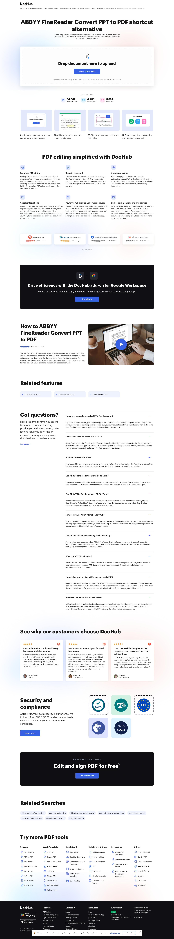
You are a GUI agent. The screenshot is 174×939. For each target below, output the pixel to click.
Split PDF (50, 871)
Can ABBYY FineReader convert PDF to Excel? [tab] (87, 476)
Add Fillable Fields (54, 862)
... (115, 933)
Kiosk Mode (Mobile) (74, 874)
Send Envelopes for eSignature (77, 863)
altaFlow (91, 926)
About (68, 912)
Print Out (141, 885)
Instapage (92, 929)
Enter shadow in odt (101, 394)
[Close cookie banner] (140, 932)
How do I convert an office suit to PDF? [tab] (84, 437)
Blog (90, 912)
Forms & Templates (50, 915)
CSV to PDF (28, 876)
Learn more (30, 733)
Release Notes (71, 929)
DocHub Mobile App (96, 915)
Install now (87, 299)
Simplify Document (122, 859)
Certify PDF (142, 857)
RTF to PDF (28, 885)
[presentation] (87, 66)
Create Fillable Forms (98, 881)
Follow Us (139, 917)
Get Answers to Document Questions (121, 873)
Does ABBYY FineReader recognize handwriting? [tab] (88, 535)
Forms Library (48, 926)
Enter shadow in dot (67, 394)
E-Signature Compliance (75, 923)
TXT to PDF (28, 857)
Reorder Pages (53, 885)
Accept (129, 933)
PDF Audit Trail (144, 852)
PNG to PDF (28, 862)
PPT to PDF (28, 871)
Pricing (45, 923)
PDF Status (97, 871)
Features (46, 929)
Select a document (87, 71)
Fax (94, 866)
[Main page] (26, 4)
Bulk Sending (75, 881)
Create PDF (51, 857)
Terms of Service (72, 915)
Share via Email (99, 862)
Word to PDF (29, 852)
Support (69, 926)
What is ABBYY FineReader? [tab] (79, 556)
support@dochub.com (141, 908)
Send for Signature (77, 857)
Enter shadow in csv (32, 394)
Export (140, 876)
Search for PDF (144, 871)
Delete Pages (52, 890)
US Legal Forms (94, 920)
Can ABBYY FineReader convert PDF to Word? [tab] (87, 494)
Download (142, 880)
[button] (121, 344)
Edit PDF (50, 852)
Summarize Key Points (121, 865)
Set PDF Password (145, 862)
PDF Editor (47, 912)
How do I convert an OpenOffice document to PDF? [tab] (89, 577)
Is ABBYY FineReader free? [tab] (78, 457)
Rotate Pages (52, 880)
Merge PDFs (51, 876)
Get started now (87, 775)
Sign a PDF (74, 852)
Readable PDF (143, 866)
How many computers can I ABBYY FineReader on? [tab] (89, 416)
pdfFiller (91, 918)
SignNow (91, 923)
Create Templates (100, 876)
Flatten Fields (52, 866)
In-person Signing (77, 869)
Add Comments (99, 852)
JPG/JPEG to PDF (30, 866)
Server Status (48, 920)
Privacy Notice (71, 918)
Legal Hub (70, 920)
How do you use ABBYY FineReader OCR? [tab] (85, 515)
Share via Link (98, 857)
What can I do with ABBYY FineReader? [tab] (84, 597)
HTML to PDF (29, 880)
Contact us (24, 444)
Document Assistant (119, 853)
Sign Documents (49, 918)
